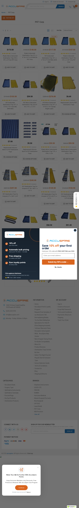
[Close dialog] (75, 230)
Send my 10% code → (58, 262)
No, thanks (58, 267)
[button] (76, 200)
